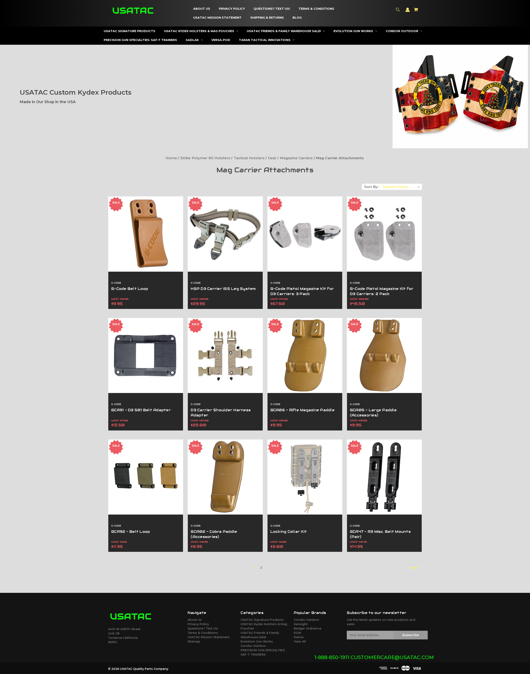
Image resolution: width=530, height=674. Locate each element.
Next (414, 568)
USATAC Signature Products (262, 620)
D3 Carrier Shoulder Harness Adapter (221, 412)
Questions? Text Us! (203, 628)
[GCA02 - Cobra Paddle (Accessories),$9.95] (225, 477)
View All (300, 641)
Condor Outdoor (253, 646)
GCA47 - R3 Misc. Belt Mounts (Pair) (380, 534)
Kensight (301, 624)
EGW (297, 633)
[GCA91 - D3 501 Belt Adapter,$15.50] (145, 355)
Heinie (299, 637)
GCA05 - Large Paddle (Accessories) (373, 412)
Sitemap (194, 641)
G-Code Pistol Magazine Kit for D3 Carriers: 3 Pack (302, 291)
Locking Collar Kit (288, 531)
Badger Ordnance (307, 628)
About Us (195, 620)
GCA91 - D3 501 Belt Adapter (141, 410)
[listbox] (401, 187)
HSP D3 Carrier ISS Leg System (223, 288)
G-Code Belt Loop (129, 288)
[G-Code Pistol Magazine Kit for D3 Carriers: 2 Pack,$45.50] (384, 234)
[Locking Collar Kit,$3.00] (304, 477)
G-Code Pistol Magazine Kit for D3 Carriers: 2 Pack (382, 291)
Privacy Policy (198, 624)
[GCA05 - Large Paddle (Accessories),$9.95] (384, 355)
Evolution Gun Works (257, 641)
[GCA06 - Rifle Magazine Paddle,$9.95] (304, 355)
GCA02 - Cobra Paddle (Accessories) (214, 534)
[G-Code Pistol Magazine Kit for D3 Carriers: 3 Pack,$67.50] (304, 234)
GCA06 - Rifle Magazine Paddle (302, 410)
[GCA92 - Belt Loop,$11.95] (145, 477)
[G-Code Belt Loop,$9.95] (145, 234)
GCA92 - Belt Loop (130, 531)
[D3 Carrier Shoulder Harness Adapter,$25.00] (225, 355)
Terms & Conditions (203, 633)
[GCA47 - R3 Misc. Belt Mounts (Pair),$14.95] (384, 477)
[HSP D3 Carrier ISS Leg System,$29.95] (225, 234)
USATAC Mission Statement (209, 637)
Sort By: (371, 187)
